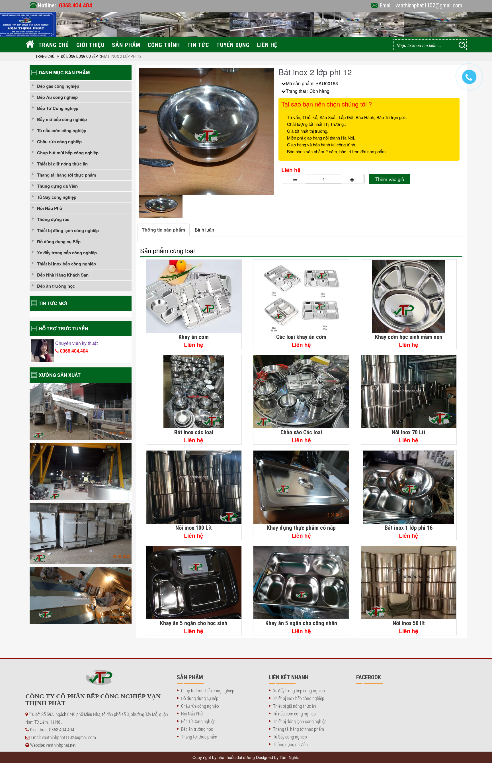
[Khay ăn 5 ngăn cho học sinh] (194, 582)
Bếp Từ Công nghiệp (57, 108)
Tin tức (198, 44)
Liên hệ (267, 44)
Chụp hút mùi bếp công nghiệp (68, 153)
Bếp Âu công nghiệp (57, 97)
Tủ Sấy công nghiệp (56, 197)
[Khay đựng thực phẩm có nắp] (301, 487)
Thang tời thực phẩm (199, 737)
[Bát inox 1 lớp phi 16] (409, 487)
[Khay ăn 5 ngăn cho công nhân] (301, 582)
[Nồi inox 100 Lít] (194, 487)
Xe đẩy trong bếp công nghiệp (67, 252)
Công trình (164, 44)
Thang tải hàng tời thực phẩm (66, 175)
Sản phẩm (126, 44)
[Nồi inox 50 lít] (409, 582)
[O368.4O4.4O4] (472, 80)
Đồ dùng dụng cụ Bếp (79, 56)
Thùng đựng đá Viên (57, 186)
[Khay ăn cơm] (194, 296)
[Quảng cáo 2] (81, 471)
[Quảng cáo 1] (81, 411)
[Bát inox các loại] (194, 391)
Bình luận (204, 229)
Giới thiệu (90, 44)
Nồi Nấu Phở (49, 208)
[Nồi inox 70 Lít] (409, 391)
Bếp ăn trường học (56, 286)
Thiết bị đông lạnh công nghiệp (68, 230)
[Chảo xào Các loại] (301, 391)
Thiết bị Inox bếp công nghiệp (66, 264)
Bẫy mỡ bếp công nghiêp (62, 119)
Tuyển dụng (233, 44)
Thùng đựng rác (53, 219)
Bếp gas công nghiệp (58, 86)
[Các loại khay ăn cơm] (301, 296)
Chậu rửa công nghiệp (59, 141)
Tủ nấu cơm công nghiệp (61, 130)
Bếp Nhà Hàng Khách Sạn (63, 275)
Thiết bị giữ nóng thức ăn (62, 164)
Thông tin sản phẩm (163, 229)
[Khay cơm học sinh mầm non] (409, 296)
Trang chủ (53, 44)
